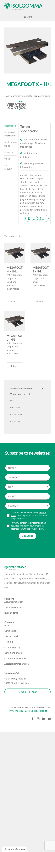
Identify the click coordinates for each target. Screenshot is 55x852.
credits (43, 710)
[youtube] (49, 718)
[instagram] (38, 718)
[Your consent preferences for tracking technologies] (14, 849)
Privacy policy (16, 710)
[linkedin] (43, 718)
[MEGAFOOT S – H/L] (41, 253)
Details (15, 301)
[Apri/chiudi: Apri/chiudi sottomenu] (42, 389)
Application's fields (10, 144)
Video (7, 158)
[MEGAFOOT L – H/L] (14, 321)
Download (9, 152)
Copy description (38, 218)
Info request (8, 167)
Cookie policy (31, 710)
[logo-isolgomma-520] (23, 3)
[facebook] (32, 718)
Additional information (10, 134)
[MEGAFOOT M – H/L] (14, 253)
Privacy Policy (37, 528)
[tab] (10, 126)
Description (10, 125)
